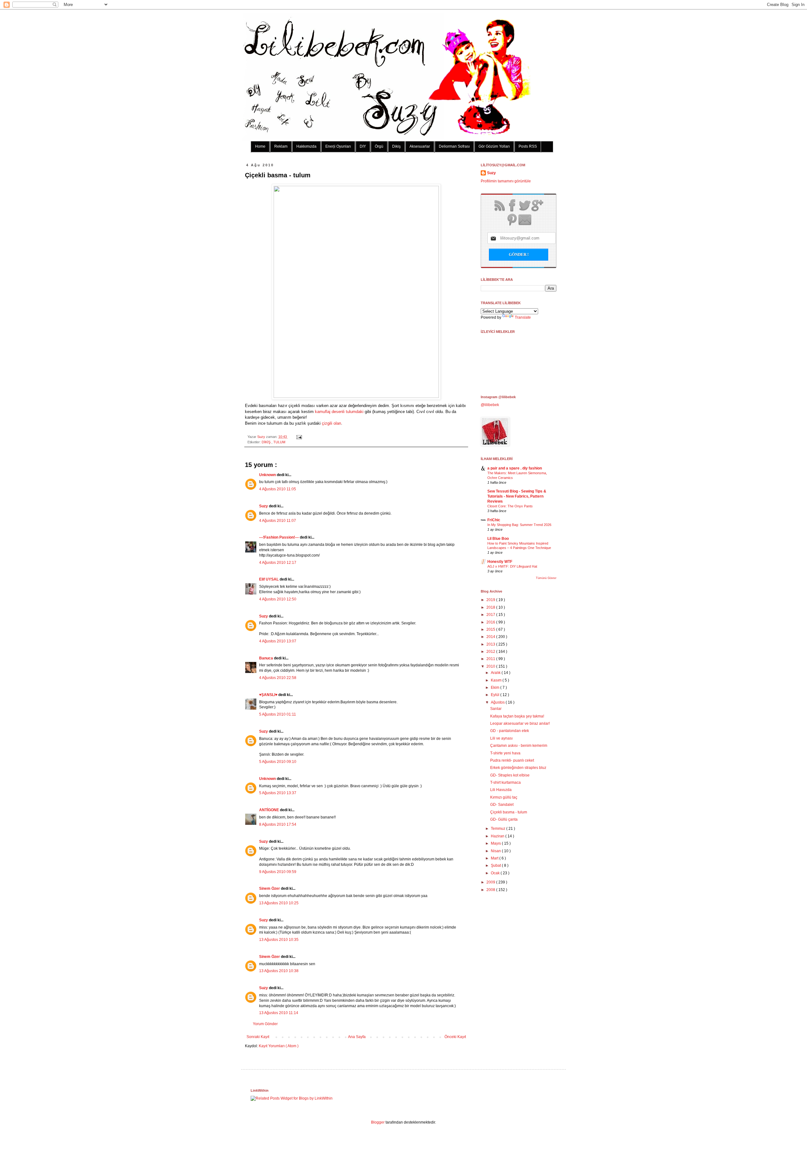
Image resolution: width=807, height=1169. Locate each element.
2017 (491, 614)
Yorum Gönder (265, 1024)
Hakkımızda (306, 146)
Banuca (266, 658)
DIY (363, 146)
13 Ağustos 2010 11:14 (278, 1013)
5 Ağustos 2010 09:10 (277, 761)
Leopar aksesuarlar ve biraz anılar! (520, 723)
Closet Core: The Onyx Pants (510, 506)
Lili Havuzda (501, 790)
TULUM (279, 442)
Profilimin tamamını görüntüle (506, 181)
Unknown (268, 475)
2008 (491, 890)
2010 (491, 666)
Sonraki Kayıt (258, 1037)
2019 (491, 600)
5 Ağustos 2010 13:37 (277, 793)
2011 (491, 659)
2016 (491, 622)
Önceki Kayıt (455, 1037)
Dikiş (396, 146)
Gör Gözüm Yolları (494, 146)
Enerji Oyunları (338, 146)
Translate (523, 317)
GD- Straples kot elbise (510, 775)
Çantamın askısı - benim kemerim (518, 745)
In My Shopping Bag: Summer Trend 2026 (519, 525)
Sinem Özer (270, 888)
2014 (491, 637)
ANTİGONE (269, 810)
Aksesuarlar (419, 146)
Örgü (379, 146)
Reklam (280, 146)
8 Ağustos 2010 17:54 (277, 824)
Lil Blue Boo (498, 538)
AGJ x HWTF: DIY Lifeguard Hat (512, 566)
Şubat (496, 865)
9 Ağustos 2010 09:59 (277, 872)
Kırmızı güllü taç (503, 797)
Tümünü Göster (546, 578)
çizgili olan (331, 423)
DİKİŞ (266, 442)
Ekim (495, 687)
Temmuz (498, 828)
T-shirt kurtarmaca (505, 782)
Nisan (496, 851)
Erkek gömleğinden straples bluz (518, 767)
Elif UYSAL (269, 579)
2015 (491, 629)
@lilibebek (490, 405)
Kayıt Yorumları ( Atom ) (279, 1046)
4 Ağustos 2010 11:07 (277, 520)
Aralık (496, 672)
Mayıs (496, 843)
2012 (491, 651)
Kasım (496, 680)
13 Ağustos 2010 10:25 (279, 903)
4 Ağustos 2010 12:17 (277, 562)
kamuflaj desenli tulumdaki (339, 411)
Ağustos (498, 702)
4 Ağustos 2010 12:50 (277, 599)
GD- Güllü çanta (504, 819)
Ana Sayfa (357, 1037)
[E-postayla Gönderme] (298, 437)
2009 (491, 882)
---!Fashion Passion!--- (279, 537)
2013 (491, 644)
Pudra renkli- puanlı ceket (512, 760)
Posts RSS (528, 146)
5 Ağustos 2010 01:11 (277, 714)
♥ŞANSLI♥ (268, 695)
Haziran (498, 836)
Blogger (378, 1122)
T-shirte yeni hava (505, 753)
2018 (491, 607)
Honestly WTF (499, 561)
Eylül (495, 695)
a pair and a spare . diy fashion (514, 468)
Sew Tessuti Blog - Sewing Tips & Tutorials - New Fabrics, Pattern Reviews (516, 496)
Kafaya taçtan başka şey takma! (517, 716)
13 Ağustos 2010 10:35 (279, 939)
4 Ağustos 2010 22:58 (277, 678)
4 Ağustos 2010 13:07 (277, 641)
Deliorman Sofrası (454, 146)
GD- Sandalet (502, 804)
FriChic (493, 520)
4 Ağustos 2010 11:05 (277, 489)
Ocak (496, 873)
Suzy (261, 437)
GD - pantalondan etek (509, 731)
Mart (495, 858)
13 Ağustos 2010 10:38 (279, 971)
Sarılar (496, 708)
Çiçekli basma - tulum (508, 812)
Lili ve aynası (501, 738)
